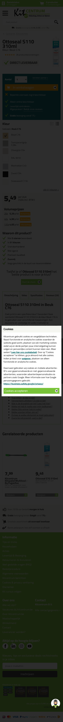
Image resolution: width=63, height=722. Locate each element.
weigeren (26, 358)
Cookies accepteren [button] (16, 390)
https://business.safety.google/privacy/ (23, 384)
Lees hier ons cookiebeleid (24, 352)
